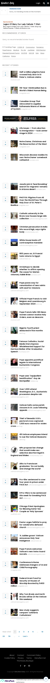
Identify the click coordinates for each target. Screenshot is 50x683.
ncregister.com (24, 93)
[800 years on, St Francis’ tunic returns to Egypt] (14, 255)
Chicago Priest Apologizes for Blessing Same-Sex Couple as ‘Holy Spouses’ (32, 509)
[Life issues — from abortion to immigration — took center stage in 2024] (14, 130)
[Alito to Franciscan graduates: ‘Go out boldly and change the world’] (14, 465)
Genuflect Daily (19, 672)
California (6, 56)
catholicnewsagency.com (38, 219)
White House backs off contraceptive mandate (30, 241)
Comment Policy (34, 655)
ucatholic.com (16, 514)
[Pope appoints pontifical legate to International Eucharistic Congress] (14, 362)
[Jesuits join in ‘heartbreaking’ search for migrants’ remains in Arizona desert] (14, 186)
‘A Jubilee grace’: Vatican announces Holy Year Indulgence (31, 538)
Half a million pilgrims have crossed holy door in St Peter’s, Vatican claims (32, 74)
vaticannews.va (24, 259)
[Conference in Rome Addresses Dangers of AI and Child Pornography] (14, 564)
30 (9, 636)
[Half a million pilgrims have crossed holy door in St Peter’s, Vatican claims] (14, 74)
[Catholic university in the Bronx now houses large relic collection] (14, 215)
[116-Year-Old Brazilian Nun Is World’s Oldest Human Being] (14, 90)
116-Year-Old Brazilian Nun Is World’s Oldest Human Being (32, 89)
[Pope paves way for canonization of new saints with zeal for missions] (14, 285)
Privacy (21, 658)
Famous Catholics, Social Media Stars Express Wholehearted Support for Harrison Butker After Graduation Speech (28, 346)
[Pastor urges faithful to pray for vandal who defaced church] (14, 524)
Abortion (16, 50)
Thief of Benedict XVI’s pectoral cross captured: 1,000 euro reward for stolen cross (29, 422)
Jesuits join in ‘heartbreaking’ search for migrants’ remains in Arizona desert (33, 187)
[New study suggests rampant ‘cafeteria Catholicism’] (14, 612)
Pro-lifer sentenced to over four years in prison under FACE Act (32, 482)
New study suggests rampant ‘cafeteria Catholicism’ (29, 613)
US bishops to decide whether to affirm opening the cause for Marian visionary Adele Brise (28, 271)
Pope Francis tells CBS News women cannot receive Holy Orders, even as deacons (32, 315)
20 (4, 636)
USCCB (31, 53)
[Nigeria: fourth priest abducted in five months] (14, 330)
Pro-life (23, 50)
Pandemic (40, 47)
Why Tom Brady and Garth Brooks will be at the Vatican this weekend (33, 597)
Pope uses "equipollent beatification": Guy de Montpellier (30, 378)
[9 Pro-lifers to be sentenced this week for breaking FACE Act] (14, 495)
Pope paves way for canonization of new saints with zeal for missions (32, 285)
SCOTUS (24, 53)
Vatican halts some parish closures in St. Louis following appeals (33, 408)
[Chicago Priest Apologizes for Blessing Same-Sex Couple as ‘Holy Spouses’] (14, 508)
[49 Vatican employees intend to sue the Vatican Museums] (14, 436)
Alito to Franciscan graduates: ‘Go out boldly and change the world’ (31, 466)
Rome (13, 56)
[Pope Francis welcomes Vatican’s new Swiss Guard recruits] (14, 551)
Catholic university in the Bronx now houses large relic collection (33, 216)
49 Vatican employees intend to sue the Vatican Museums (33, 435)
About (12, 655)
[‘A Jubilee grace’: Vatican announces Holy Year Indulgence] (14, 537)
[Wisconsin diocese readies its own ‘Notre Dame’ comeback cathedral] (14, 157)
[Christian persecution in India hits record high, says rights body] (14, 229)
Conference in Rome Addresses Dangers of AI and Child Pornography (33, 565)
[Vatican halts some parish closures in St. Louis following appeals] (14, 407)
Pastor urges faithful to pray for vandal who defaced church (33, 525)
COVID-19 (20, 47)
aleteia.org (34, 381)
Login (38, 3)
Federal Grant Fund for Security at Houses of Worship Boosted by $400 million (27, 582)
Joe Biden (31, 50)
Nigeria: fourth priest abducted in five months (31, 329)
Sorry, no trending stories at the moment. (25, 12)
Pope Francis (7, 50)
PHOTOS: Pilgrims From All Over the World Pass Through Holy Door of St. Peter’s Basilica (29, 201)
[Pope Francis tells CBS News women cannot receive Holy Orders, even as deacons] (14, 314)
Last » (25, 636)
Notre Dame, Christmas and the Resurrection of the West (33, 142)
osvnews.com (37, 133)
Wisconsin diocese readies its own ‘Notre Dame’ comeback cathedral (33, 157)
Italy (37, 53)
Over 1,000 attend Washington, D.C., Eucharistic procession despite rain (33, 392)
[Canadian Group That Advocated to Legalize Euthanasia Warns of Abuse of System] (14, 103)
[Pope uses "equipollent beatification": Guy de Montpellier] (14, 378)
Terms (29, 658)
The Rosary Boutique (25, 661)
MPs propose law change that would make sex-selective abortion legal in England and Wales (27, 451)
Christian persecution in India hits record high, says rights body (33, 229)
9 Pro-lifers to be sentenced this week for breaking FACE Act (32, 495)
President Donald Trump (11, 53)
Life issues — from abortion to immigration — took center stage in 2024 (33, 131)
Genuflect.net (40, 658)
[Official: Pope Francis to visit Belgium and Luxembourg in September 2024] (14, 301)
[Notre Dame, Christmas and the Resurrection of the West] (14, 143)
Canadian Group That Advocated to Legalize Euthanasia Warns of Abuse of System (28, 105)
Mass (42, 53)
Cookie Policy (9, 658)
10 (42, 632)
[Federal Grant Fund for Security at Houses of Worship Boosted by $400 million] (14, 580)
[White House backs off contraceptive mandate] (14, 242)
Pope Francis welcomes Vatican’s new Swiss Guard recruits (32, 551)
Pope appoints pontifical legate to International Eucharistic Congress (31, 362)
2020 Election (41, 50)
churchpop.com (23, 352)
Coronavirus (30, 47)
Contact (20, 655)
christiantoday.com (31, 232)
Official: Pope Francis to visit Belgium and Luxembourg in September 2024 (33, 301)
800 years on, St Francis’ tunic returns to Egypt (31, 254)
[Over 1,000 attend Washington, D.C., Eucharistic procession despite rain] (14, 391)
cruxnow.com (15, 80)
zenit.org (39, 304)
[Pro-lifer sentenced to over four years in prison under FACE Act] (14, 481)
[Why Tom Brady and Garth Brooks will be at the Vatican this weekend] (14, 596)
